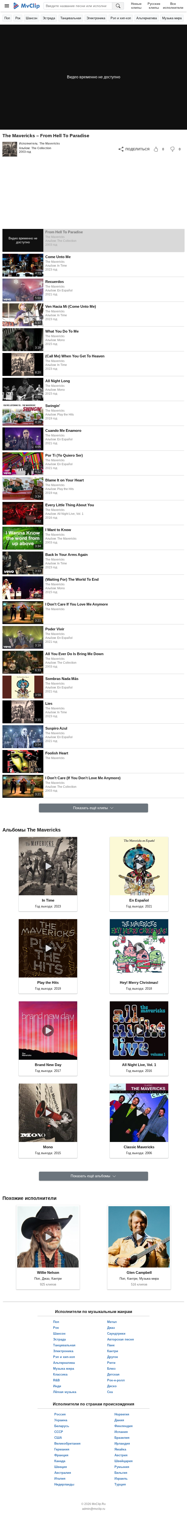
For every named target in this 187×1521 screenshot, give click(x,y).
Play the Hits (48, 982)
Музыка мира (172, 18)
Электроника (95, 18)
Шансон (31, 18)
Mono (48, 1147)
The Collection (41, 148)
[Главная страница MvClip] (27, 5)
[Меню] (7, 6)
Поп (7, 18)
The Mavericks (49, 143)
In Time (48, 900)
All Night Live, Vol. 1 (139, 1065)
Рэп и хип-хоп (121, 18)
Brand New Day (48, 1065)
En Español (139, 900)
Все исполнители (173, 5)
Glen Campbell (139, 1272)
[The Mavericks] (9, 149)
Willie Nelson (48, 1272)
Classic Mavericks (139, 1147)
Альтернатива (146, 18)
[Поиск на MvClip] (118, 5)
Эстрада (49, 18)
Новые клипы (136, 5)
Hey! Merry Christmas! (139, 982)
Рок (17, 18)
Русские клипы (154, 5)
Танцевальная (70, 18)
